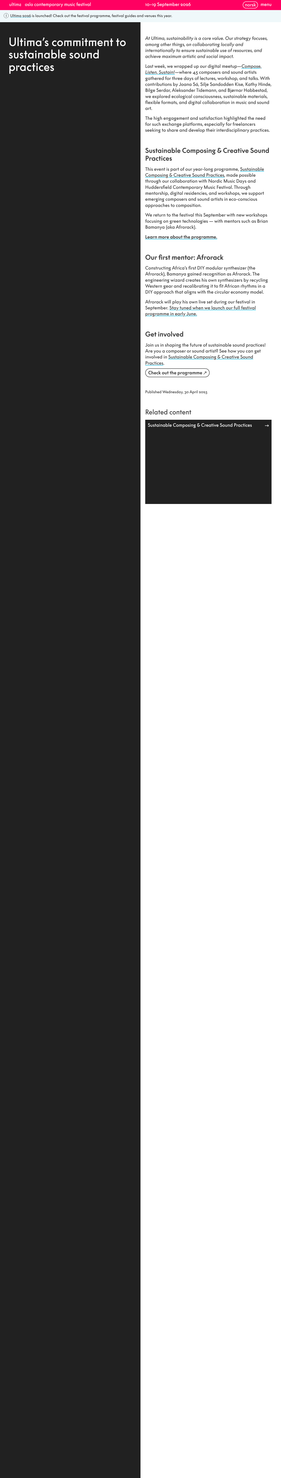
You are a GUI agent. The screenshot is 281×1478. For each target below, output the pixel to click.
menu (266, 4)
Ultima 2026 (20, 15)
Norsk (250, 5)
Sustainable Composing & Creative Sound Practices (204, 172)
